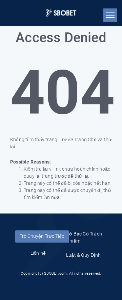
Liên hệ (38, 253)
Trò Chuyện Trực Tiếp (42, 236)
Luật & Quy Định (83, 255)
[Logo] (61, 13)
